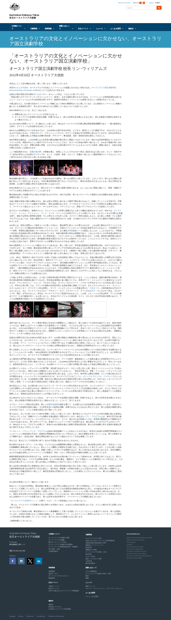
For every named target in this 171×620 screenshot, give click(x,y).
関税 (87, 578)
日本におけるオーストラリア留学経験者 (100, 541)
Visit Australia (131, 542)
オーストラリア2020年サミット (24, 500)
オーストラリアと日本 (94, 538)
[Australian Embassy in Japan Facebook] (12, 561)
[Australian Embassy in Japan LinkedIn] (39, 561)
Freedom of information (56, 616)
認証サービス (53, 574)
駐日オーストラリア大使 (57, 542)
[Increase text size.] (144, 3)
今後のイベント (54, 586)
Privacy (21, 616)
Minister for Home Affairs (134, 558)
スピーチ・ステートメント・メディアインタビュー (104, 588)
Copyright (12, 616)
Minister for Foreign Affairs (135, 549)
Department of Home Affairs (135, 540)
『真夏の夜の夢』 (35, 152)
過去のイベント (54, 588)
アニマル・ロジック (81, 376)
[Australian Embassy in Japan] (30, 561)
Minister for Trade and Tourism (136, 551)
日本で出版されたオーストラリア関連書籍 (63, 591)
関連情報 (51, 578)
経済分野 (89, 547)
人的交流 (89, 561)
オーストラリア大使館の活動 (58, 538)
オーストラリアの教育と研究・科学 (98, 574)
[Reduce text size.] (140, 3)
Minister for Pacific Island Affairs (136, 553)
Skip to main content (124, 3)
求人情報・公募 (54, 549)
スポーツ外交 (90, 556)
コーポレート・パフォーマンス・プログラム (28, 431)
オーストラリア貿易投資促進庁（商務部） (63, 547)
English (151, 3)
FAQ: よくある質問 (92, 596)
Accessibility (41, 616)
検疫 (87, 576)
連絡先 (50, 604)
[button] (53, 534)
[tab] (66, 533)
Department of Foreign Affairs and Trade (139, 538)
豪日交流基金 (90, 563)
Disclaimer (30, 616)
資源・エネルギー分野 (94, 559)
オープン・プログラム (91, 416)
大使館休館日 (53, 551)
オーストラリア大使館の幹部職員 (60, 544)
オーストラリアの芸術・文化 (96, 552)
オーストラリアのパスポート (58, 576)
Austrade (129, 544)
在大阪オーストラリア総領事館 (59, 609)
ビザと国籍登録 (91, 571)
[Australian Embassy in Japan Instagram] (21, 561)
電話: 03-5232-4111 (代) (17, 551)
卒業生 (33, 133)
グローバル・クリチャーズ (103, 376)
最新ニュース (90, 586)
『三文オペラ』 (94, 288)
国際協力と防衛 (91, 550)
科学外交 (89, 554)
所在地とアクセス (54, 607)
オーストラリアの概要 (56, 540)
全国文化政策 (52, 404)
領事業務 (51, 571)
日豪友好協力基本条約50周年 (96, 543)
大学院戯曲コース (74, 230)
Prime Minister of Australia (135, 547)
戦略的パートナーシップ (94, 545)
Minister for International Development (139, 556)
